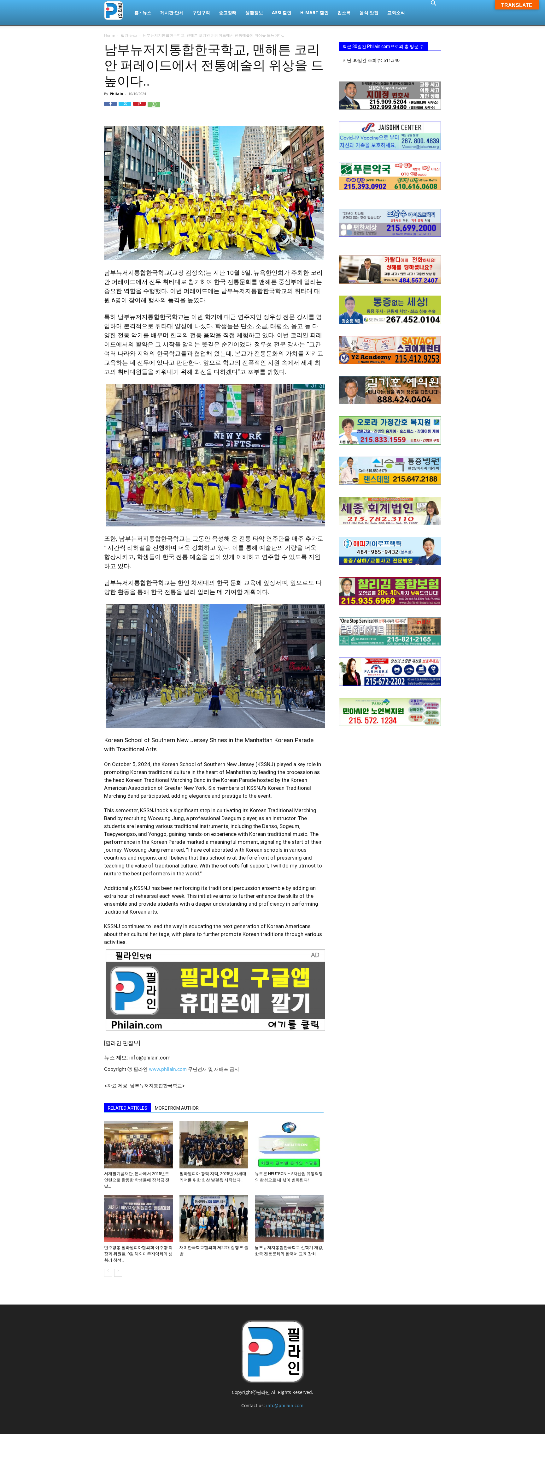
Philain (116, 93)
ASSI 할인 (281, 12)
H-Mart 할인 (314, 12)
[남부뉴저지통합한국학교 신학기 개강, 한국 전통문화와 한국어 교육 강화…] (289, 1218)
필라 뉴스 (129, 35)
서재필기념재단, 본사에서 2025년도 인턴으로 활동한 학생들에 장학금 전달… (136, 1180)
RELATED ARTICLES (127, 1108)
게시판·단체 (172, 12)
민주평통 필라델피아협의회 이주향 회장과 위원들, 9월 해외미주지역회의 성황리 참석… (138, 1254)
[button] (433, 4)
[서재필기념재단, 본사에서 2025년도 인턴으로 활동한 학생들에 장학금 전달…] (138, 1144)
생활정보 (254, 12)
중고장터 (228, 12)
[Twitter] (125, 108)
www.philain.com (167, 1069)
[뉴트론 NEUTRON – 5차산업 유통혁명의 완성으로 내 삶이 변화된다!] (289, 1144)
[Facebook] (110, 108)
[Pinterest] (139, 108)
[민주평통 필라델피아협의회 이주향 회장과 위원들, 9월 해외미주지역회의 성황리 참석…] (138, 1218)
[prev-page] (108, 1273)
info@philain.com (284, 1405)
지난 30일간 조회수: (363, 60)
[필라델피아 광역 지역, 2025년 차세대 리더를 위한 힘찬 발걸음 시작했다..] (213, 1144)
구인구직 (201, 12)
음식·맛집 (369, 12)
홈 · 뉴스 (142, 12)
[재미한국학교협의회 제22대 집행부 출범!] (213, 1218)
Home (109, 35)
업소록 (344, 12)
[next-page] (118, 1273)
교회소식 (396, 12)
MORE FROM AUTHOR (177, 1108)
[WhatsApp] (154, 108)
